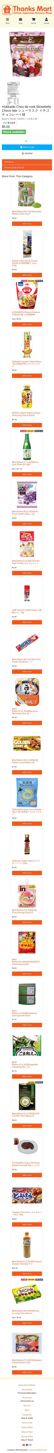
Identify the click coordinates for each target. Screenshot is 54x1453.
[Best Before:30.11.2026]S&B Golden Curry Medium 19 (25, 761)
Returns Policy (27, 1432)
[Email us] (23, 1445)
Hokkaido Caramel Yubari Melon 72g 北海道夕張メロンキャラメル (26, 364)
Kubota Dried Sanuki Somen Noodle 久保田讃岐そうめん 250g (25, 263)
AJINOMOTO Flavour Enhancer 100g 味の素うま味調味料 (26, 313)
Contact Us (27, 1415)
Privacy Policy (27, 1427)
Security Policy (27, 1436)
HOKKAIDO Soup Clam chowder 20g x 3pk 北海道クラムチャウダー (26, 811)
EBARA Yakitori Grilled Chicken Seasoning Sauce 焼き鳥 (26, 414)
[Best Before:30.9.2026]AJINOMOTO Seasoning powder (26, 961)
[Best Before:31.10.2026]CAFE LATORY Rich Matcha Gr (26, 1114)
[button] (27, 153)
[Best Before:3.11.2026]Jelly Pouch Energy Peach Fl (24, 911)
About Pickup (27, 1390)
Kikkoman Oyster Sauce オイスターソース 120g (26, 862)
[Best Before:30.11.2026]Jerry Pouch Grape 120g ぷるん (25, 512)
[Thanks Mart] (27, 10)
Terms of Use (27, 1423)
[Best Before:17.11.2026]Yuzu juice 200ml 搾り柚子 (25, 463)
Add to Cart (28, 147)
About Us (27, 1406)
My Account (27, 1398)
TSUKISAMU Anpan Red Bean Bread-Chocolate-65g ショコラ (27, 1164)
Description (9, 162)
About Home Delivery (27, 1385)
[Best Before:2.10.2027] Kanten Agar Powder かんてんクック (26, 562)
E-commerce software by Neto (37, 1450)
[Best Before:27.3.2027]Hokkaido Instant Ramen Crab (26, 1361)
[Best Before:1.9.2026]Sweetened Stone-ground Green (24, 1013)
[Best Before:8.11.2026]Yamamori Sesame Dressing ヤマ (27, 1262)
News (27, 1410)
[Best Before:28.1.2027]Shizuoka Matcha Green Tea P (26, 212)
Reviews (8, 168)
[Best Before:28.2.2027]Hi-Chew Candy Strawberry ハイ (26, 660)
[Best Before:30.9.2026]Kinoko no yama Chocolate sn (25, 1312)
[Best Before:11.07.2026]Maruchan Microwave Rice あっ (25, 711)
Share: (5, 123)
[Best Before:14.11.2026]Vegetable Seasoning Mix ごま (25, 1064)
